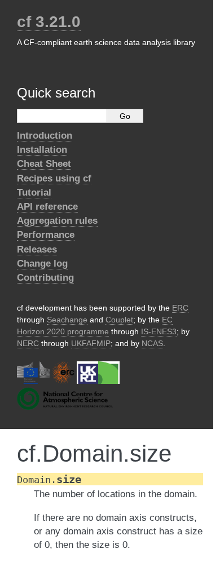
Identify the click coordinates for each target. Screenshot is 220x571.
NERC (28, 343)
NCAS (152, 343)
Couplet (119, 319)
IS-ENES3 (159, 331)
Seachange (67, 319)
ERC (180, 307)
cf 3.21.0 (49, 21)
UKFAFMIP (91, 343)
